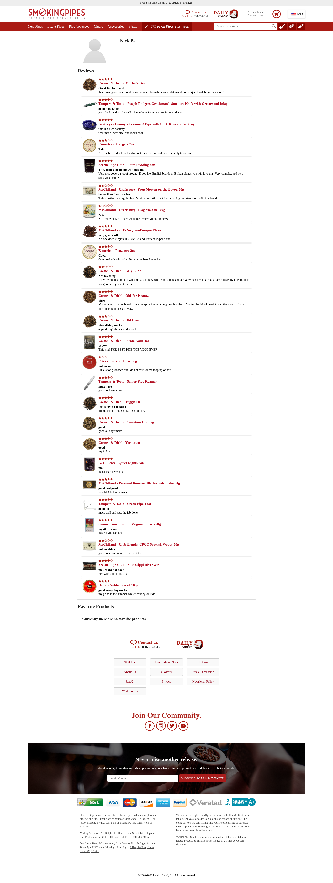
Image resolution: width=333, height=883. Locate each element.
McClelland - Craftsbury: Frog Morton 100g (131, 210)
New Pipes (35, 26)
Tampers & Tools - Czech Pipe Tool (124, 504)
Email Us (186, 16)
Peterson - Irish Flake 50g (117, 361)
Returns (203, 662)
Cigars (98, 26)
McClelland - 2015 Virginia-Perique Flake (129, 230)
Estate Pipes (55, 26)
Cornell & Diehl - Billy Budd (119, 271)
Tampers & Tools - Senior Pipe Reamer (127, 381)
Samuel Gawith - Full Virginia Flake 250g (129, 524)
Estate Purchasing (203, 671)
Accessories (116, 26)
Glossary (166, 671)
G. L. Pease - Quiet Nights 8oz (121, 463)
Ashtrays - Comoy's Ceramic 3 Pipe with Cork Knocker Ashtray (146, 124)
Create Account (256, 15)
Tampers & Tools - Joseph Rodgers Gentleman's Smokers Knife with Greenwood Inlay (163, 104)
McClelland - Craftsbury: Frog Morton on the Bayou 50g (141, 189)
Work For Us (130, 691)
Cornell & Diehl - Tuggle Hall (120, 402)
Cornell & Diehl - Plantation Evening (126, 422)
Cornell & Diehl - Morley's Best (122, 83)
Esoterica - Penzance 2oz (116, 251)
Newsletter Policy (203, 681)
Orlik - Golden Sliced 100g (118, 585)
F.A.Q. (130, 681)
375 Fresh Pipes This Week (170, 26)
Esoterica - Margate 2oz (116, 144)
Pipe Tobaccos (79, 26)
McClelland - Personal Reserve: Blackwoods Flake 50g (139, 483)
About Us (130, 671)
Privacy (166, 681)
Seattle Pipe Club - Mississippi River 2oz (128, 565)
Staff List (129, 662)
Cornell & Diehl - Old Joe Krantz (123, 295)
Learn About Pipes (166, 662)
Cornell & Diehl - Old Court (119, 320)
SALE (133, 26)
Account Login (256, 12)
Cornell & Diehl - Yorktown (119, 442)
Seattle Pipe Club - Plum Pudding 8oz (126, 165)
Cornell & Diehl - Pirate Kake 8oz (123, 341)
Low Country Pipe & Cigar (130, 843)
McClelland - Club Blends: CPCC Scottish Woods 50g (138, 544)
